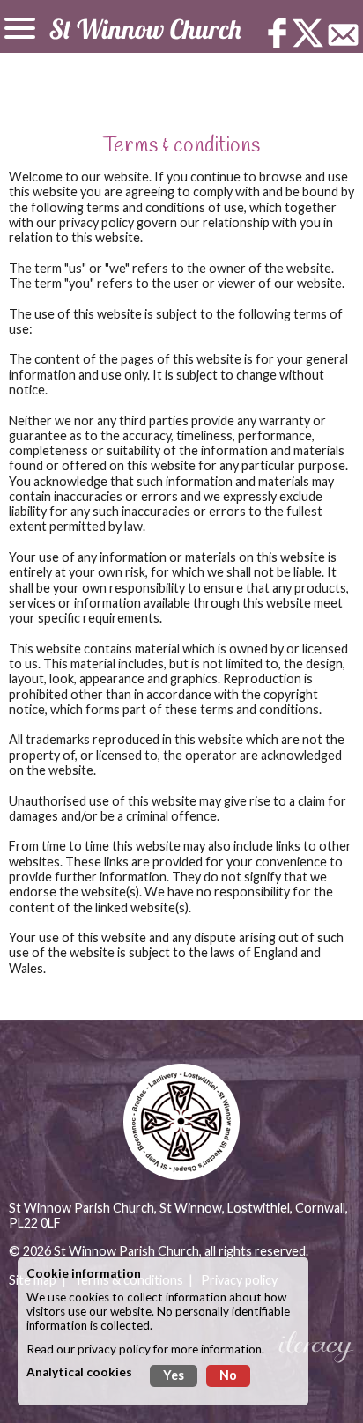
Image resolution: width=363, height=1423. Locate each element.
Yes (173, 1375)
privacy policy (114, 1349)
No (228, 1375)
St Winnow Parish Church (126, 1250)
